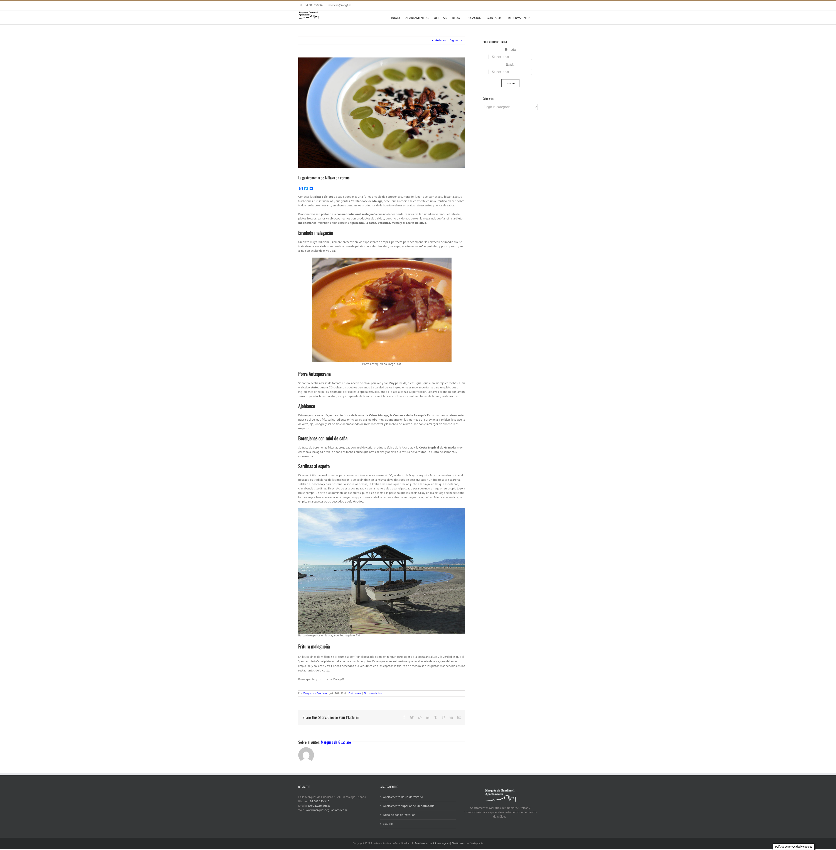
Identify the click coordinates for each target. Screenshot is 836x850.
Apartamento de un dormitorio (403, 797)
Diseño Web (458, 843)
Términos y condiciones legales (432, 843)
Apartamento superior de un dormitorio (409, 806)
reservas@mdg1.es (339, 5)
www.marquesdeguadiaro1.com (326, 810)
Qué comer (355, 693)
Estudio (388, 824)
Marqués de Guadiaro (315, 693)
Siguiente (456, 40)
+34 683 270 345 (318, 801)
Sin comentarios (373, 693)
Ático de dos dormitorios (399, 815)
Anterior (440, 40)
